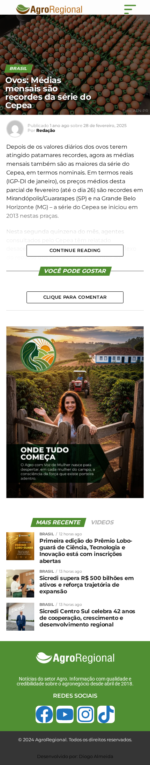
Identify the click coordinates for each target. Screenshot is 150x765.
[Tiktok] (106, 714)
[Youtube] (65, 714)
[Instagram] (85, 714)
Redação (45, 130)
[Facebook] (44, 714)
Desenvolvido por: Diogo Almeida (75, 756)
